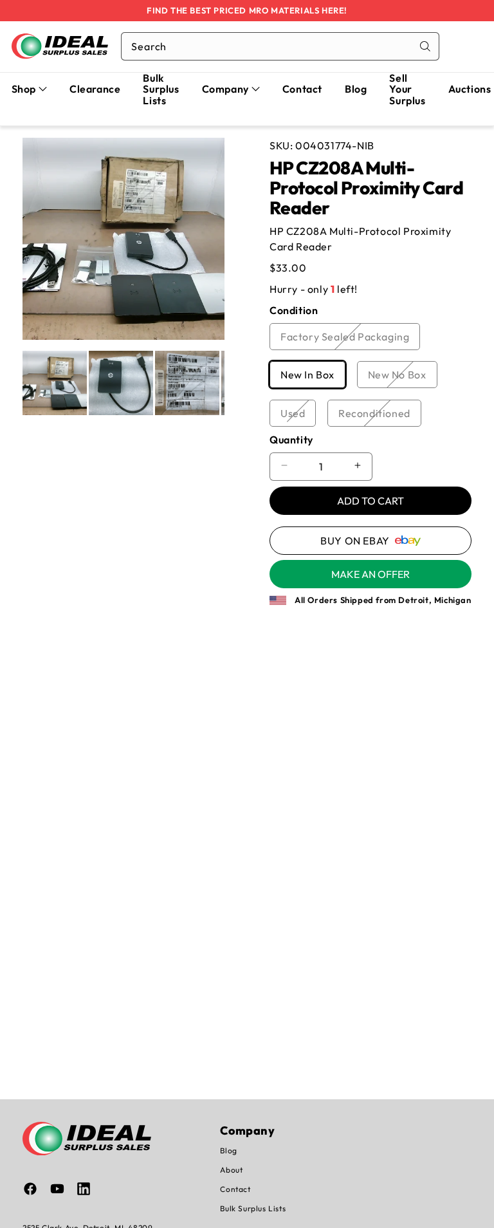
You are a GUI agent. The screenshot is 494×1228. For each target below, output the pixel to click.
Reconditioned (379, 416)
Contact (235, 1189)
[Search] (425, 46)
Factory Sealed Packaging (350, 340)
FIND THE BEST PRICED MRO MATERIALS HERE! (247, 10)
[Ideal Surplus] (60, 46)
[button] (29, 90)
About (231, 1170)
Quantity (291, 439)
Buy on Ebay (355, 540)
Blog (228, 1150)
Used (298, 416)
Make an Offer (370, 574)
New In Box (312, 377)
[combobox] (280, 46)
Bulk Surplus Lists (253, 1208)
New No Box (402, 377)
